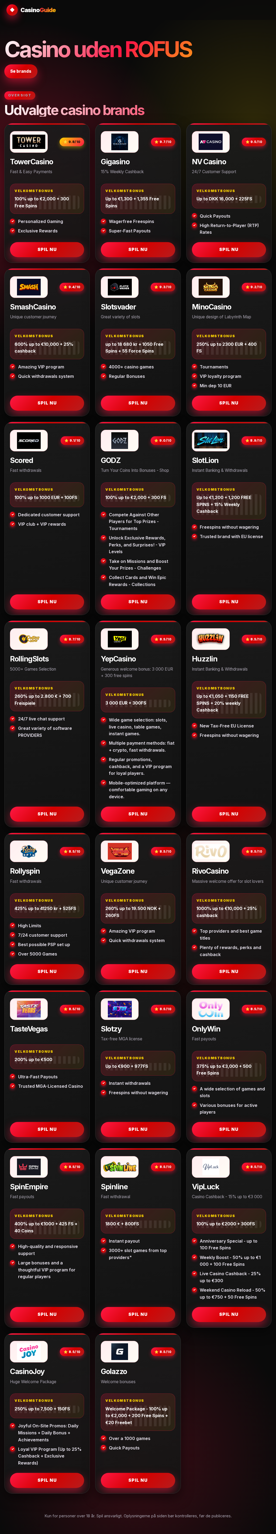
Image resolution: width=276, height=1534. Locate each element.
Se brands (20, 71)
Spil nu (47, 249)
